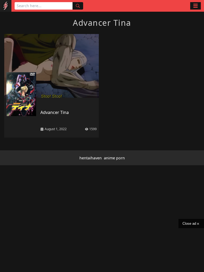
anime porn (114, 157)
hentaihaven (90, 157)
